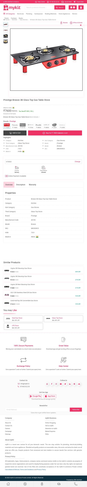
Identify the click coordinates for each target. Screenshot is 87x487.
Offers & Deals (77, 23)
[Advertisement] (44, 252)
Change (77, 161)
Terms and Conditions (27, 469)
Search (60, 7)
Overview (9, 184)
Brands (65, 23)
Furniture (14, 18)
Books (21, 18)
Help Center (41, 2)
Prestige (13, 121)
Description (20, 184)
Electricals (20, 14)
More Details (34, 117)
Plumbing (29, 14)
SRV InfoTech (78, 480)
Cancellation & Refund (12, 469)
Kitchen (74, 14)
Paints (7, 18)
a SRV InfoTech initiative (11, 2)
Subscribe (75, 409)
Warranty (32, 184)
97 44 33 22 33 (54, 2)
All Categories (10, 14)
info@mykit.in (25, 384)
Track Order (80, 2)
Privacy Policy (41, 469)
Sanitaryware (38, 14)
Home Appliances (64, 14)
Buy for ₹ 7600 (57, 133)
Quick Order (68, 2)
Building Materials (50, 14)
